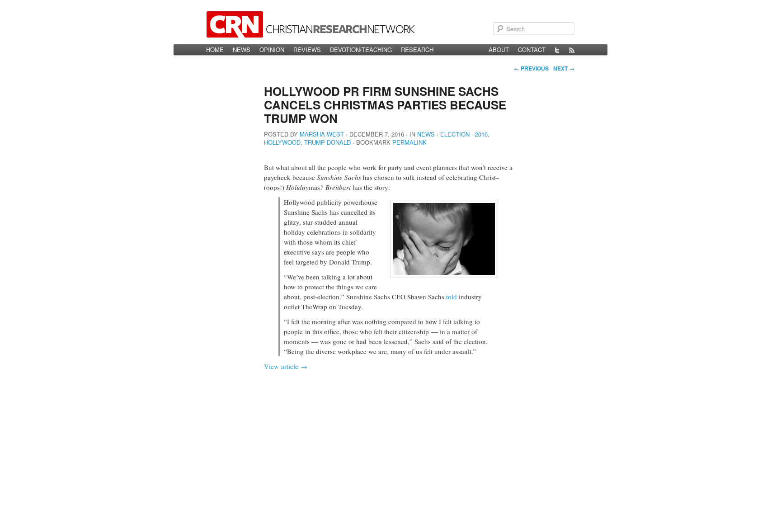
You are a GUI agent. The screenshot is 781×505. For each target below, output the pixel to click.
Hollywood (282, 142)
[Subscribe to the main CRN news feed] (572, 49)
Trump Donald (327, 142)
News (241, 49)
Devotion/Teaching (361, 49)
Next (563, 68)
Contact (532, 49)
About (499, 49)
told (451, 296)
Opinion (271, 49)
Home (215, 49)
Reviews (307, 49)
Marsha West (322, 134)
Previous (531, 68)
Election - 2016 (464, 134)
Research (417, 49)
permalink (409, 142)
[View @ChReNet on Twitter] (557, 49)
